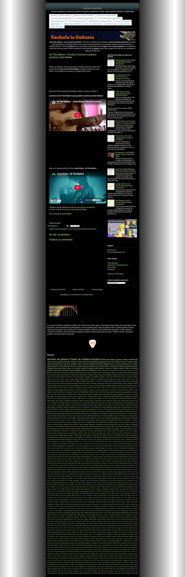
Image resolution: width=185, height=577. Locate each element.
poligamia (88, 562)
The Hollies (112, 521)
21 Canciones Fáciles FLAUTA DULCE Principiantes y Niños (122, 76)
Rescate (125, 517)
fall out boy (76, 465)
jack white (62, 547)
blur (116, 424)
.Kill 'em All (66, 418)
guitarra (61, 362)
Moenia (97, 512)
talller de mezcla (107, 437)
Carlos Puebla (61, 489)
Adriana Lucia (66, 482)
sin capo (135, 390)
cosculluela (70, 394)
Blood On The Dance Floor (64, 487)
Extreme (117, 444)
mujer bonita (115, 558)
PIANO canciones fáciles (57, 21)
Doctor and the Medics (109, 493)
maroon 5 (57, 383)
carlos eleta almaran (57, 534)
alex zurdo (131, 525)
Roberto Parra (51, 519)
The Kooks (111, 452)
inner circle (74, 545)
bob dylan (121, 424)
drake (101, 538)
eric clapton (92, 411)
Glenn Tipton (70, 497)
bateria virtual (83, 400)
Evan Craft (82, 495)
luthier (116, 469)
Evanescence (110, 444)
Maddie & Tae (61, 510)
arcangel (85, 424)
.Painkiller (82, 480)
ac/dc (118, 362)
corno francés (78, 536)
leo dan (124, 403)
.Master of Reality (56, 407)
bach (77, 400)
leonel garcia (131, 403)
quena (109, 562)
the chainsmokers (132, 416)
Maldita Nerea (69, 510)
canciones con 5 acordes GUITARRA (106, 15)
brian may (56, 459)
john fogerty (91, 467)
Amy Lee (132, 482)
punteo (84, 416)
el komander (122, 387)
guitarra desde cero (125, 24)
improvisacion (54, 545)
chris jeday (107, 534)
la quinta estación (111, 431)
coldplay (90, 375)
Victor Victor (58, 525)
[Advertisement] (58, 83)
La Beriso (132, 504)
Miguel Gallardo (63, 512)
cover (132, 461)
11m (124, 480)
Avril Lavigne (122, 418)
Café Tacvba (68, 381)
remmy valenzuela (119, 390)
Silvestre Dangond (72, 452)
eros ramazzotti (62, 428)
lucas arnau (101, 469)
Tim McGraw (128, 452)
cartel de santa (108, 459)
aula (69, 530)
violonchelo (50, 398)
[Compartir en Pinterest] (78, 226)
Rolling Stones (122, 383)
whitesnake (82, 573)
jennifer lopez (102, 547)
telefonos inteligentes (66, 476)
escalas (99, 411)
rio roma (127, 375)
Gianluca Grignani (52, 446)
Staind (53, 521)
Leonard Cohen (68, 506)
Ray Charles (119, 517)
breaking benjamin (57, 532)
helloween (122, 411)
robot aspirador (112, 263)
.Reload (136, 439)
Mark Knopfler (77, 450)
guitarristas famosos (112, 411)
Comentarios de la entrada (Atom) (81, 294)
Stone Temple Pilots (60, 521)
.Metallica (73, 418)
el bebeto (54, 403)
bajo (99, 362)
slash (125, 474)
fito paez (72, 428)
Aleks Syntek (119, 441)
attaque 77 (89, 456)
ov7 (113, 435)
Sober (48, 521)
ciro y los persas (85, 461)
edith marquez (111, 538)
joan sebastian (92, 372)
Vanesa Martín (114, 523)
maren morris (98, 396)
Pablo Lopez (73, 515)
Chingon (132, 489)
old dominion (92, 560)
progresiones (51, 437)
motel (100, 558)
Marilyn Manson (90, 392)
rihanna (97, 385)
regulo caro (82, 383)
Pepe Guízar (56, 517)
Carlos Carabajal (51, 489)
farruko (76, 394)
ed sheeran (58, 370)
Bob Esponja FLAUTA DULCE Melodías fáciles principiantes (123, 202)
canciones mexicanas (121, 364)
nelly (53, 560)
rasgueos (108, 372)
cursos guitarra (113, 370)
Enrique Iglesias (133, 372)
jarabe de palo (108, 394)
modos (111, 472)
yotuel (136, 476)
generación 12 (131, 540)
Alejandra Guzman (91, 482)
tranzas (55, 439)
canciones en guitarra (95, 459)
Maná (58, 364)
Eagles (112, 420)
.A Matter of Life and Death (75, 478)
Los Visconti (87, 508)
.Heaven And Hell (117, 478)
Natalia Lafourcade (78, 422)
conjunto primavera (117, 461)
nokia (68, 560)
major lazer (135, 469)
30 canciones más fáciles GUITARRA (84, 18)
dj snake (97, 426)
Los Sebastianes (70, 508)
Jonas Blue (83, 502)
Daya (64, 493)
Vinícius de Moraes (67, 525)
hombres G (68, 403)
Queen (136, 375)
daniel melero (125, 536)
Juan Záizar (56, 504)
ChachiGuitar (105, 489)
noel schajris (103, 435)
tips (53, 571)
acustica (114, 525)
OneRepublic (88, 422)
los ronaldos (94, 469)
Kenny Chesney (60, 448)
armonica (72, 409)
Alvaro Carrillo (117, 482)
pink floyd (66, 370)
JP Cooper (89, 500)
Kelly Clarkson (117, 504)
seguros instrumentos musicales (101, 566)
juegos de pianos (69, 390)
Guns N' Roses (113, 383)
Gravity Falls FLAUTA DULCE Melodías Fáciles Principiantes (124, 185)
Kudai (67, 448)
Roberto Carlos (117, 422)
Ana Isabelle (60, 484)
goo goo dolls (59, 543)
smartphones (131, 474)
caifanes (62, 377)
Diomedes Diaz (97, 493)
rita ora (96, 564)
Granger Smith (91, 497)
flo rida (84, 428)
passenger (50, 562)
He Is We (124, 497)
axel (127, 377)
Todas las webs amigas (115, 274)
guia (92, 543)
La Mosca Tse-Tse (74, 448)
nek (126, 472)
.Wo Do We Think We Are (115, 480)
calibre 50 (72, 372)
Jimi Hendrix (51, 409)
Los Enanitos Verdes (111, 377)
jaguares (85, 467)
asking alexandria (81, 456)
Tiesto (52, 523)
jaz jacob (81, 547)
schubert (68, 566)
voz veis (123, 476)
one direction (100, 366)
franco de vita (90, 428)
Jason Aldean (119, 500)
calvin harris (87, 532)
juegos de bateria (66, 413)
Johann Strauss (68, 502)
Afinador (81, 379)
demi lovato (61, 463)
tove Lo (66, 571)
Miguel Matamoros (104, 450)
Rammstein (54, 452)
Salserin (112, 519)
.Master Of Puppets (61, 398)
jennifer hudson (93, 547)
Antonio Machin (69, 484)
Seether (123, 519)
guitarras (90, 394)
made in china (114, 553)
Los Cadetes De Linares (112, 448)
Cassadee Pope (85, 489)
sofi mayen (64, 568)
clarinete (115, 534)
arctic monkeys (103, 381)
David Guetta (85, 420)
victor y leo (134, 571)
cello (74, 534)
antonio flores (61, 456)
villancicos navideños (88, 370)
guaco (114, 465)
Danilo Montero (133, 491)
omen (111, 560)
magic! (129, 469)
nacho (114, 472)
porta (92, 562)
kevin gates (62, 551)
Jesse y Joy (71, 368)
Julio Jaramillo (127, 446)
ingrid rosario (67, 545)
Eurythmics (75, 495)
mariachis (67, 405)
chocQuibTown (99, 534)
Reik (107, 366)
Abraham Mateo (57, 482)
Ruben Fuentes (101, 519)
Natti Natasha (134, 512)
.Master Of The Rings (66, 480)
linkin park (50, 383)
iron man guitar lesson (117, 545)
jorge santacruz (59, 549)
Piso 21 (98, 422)
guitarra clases (121, 359)
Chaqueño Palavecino (115, 489)
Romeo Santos (51, 375)
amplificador (68, 400)
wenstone (76, 573)
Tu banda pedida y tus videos (84, 523)
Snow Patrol (94, 452)
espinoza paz (100, 375)
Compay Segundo (84, 491)
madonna (81, 433)
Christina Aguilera (74, 491)
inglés (132, 411)
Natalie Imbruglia (120, 512)
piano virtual (109, 390)
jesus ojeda (131, 547)
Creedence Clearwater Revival (67, 392)
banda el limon (96, 387)
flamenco (78, 428)
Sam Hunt (118, 519)
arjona (49, 364)
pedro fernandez (58, 562)
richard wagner (79, 564)
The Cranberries (103, 452)
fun (81, 465)
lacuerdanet (105, 551)
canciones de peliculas (84, 362)
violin (119, 476)
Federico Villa (107, 495)
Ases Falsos (101, 418)
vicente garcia (105, 476)
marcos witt (105, 433)
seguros (89, 566)
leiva (119, 551)
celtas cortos (122, 459)
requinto (73, 362)
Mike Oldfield (84, 512)
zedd (65, 478)
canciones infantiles (88, 364)
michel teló (91, 472)
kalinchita (111, 549)
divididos (92, 426)
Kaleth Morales (81, 398)
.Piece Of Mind (120, 439)
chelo (103, 400)
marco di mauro (52, 556)
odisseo (80, 560)
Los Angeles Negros (99, 448)
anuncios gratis (63, 387)
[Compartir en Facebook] (77, 226)
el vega (117, 538)
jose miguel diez (77, 549)
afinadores (130, 383)
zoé (107, 370)
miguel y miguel (73, 435)
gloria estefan (51, 543)
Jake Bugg (68, 446)
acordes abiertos (75, 454)
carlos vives (114, 387)
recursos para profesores (63, 564)
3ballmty (49, 482)
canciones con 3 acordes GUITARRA (60, 15)
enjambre (54, 428)
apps (48, 530)
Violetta (76, 525)
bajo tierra (82, 530)
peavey (78, 474)
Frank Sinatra (134, 444)
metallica (56, 366)
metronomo (134, 433)
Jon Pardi (76, 502)
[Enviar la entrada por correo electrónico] (67, 226)
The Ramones (125, 521)
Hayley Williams (116, 497)
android (113, 528)
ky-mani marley (97, 551)
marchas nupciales (132, 553)
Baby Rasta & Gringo (93, 484)
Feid (121, 444)
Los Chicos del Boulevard (121, 506)
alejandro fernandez (53, 377)
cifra (111, 534)
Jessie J (74, 446)
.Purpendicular (129, 439)
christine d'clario (127, 409)
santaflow (114, 474)
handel (114, 543)
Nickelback (120, 450)
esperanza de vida (68, 540)
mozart (104, 558)
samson (132, 564)
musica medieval (124, 558)
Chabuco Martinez (96, 489)
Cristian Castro (71, 420)
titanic (56, 571)
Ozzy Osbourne (61, 515)
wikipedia (114, 385)
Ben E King (50, 444)
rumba (121, 564)
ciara (78, 461)
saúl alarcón (62, 566)
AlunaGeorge (108, 482)
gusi (101, 543)
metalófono (50, 558)
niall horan (57, 560)
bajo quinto (76, 530)
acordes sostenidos (105, 454)
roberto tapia (101, 564)
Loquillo (91, 448)
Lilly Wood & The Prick (79, 506)
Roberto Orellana (133, 517)
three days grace (98, 383)
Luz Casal (50, 510)
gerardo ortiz (84, 372)
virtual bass (54, 573)
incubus (61, 545)
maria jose (69, 556)
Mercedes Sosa (94, 450)
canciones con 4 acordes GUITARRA (83, 15)
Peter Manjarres (75, 517)
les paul (80, 469)
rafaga (119, 562)
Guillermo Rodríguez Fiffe (103, 497)
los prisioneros (73, 433)
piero (96, 474)
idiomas (127, 411)
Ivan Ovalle (72, 500)
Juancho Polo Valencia (66, 504)
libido (64, 396)
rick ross (86, 564)
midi (81, 558)
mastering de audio (116, 433)
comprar (61, 536)
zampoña (54, 478)
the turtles (88, 476)
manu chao (87, 433)
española (59, 540)
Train (130, 422)
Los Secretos (79, 508)
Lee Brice (56, 506)
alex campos (60, 400)
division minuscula (74, 411)
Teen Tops (86, 521)
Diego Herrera (80, 493)
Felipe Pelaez (115, 495)
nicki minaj (135, 472)
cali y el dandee (103, 409)
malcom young (51, 472)
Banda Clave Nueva (104, 484)
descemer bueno (64, 538)
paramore (118, 435)
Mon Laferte (113, 450)
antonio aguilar (128, 528)
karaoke (128, 549)
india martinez (79, 467)
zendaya (128, 573)
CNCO (87, 379)
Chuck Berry (89, 444)
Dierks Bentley (88, 493)
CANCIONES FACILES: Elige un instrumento (100, 21)
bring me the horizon (59, 394)
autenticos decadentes (96, 424)
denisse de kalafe (69, 463)
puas (99, 474)
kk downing (85, 551)
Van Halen (107, 523)
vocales (60, 573)
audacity (64, 530)
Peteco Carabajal (65, 517)
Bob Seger (75, 487)
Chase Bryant (126, 489)
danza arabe (111, 267)
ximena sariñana (107, 573)
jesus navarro (123, 547)
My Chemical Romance (65, 422)
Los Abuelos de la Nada (107, 506)
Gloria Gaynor (79, 497)
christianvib (133, 359)
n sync (49, 560)
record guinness (51, 564)
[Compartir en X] (75, 226)
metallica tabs (84, 472)
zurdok (133, 573)
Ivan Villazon (79, 500)
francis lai (99, 540)
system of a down (88, 405)
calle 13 (111, 409)
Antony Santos (78, 484)
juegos (61, 390)
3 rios (93, 441)
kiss (120, 403)
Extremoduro (89, 495)
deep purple (75, 375)
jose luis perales (115, 467)
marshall (68, 472)
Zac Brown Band (92, 525)
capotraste (134, 424)
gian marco (134, 387)
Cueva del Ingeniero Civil (116, 252)
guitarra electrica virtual (123, 465)
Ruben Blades (93, 519)
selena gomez (115, 396)
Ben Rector (114, 484)
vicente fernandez (87, 368)
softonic (99, 437)
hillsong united (51, 431)
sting (136, 474)
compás (66, 536)
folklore (77, 372)
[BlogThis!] (73, 226)
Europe (69, 495)
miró (84, 558)
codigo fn (109, 461)
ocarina (76, 560)
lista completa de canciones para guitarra (66, 209)
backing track (79, 409)
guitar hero (97, 543)
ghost (62, 403)
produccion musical (66, 416)
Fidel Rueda (126, 444)
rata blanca (131, 562)
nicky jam (135, 370)
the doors (50, 418)
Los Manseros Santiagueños (127, 448)
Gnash (85, 497)
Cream (113, 491)
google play (66, 543)
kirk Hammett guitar (71, 551)
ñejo (136, 573)
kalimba (84, 413)
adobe (119, 525)
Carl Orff (135, 487)
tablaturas (105, 359)
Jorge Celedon (91, 502)
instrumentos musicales (68, 431)
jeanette (86, 547)
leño (126, 551)
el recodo (56, 379)
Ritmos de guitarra (56, 24)
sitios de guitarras (52, 568)
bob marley (60, 375)
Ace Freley (102, 407)
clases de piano (52, 362)
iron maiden (134, 364)
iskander (126, 545)
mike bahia (82, 435)
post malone (98, 562)
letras (112, 359)
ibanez (58, 431)
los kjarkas (85, 553)
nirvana (113, 362)
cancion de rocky (72, 459)
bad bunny (111, 424)
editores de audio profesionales (120, 426)
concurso (55, 411)
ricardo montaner (101, 416)
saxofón (57, 566)
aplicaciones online (70, 456)
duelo (91, 463)
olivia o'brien (100, 560)
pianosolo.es (111, 250)
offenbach (86, 560)
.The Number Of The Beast (90, 407)
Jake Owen (96, 500)
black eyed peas (129, 456)
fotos (103, 411)
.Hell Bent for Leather (128, 478)
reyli (94, 416)
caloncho (73, 532)
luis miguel (76, 377)
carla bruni (131, 532)
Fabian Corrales (97, 495)
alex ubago (65, 409)
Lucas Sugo (94, 508)
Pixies (125, 450)
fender (128, 387)
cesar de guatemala (132, 459)
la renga (120, 431)
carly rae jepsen (68, 534)
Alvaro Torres (125, 482)
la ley (88, 413)
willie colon (89, 573)
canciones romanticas (94, 400)
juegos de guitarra (118, 394)
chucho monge (72, 461)
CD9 (123, 487)
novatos (105, 396)
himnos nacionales (122, 543)
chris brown (117, 409)
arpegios (74, 364)
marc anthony (88, 396)
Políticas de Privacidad (57, 27)
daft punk (65, 411)
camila (66, 375)
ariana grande (87, 387)
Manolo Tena (77, 510)
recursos (86, 24)
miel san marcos (52, 435)
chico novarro (57, 461)
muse (99, 372)
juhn (97, 549)
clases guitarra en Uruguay (98, 461)
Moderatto (91, 512)
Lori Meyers (96, 506)
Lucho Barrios (56, 450)
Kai (91, 504)
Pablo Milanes (81, 515)
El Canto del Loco (101, 444)
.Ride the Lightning (52, 441)
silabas (136, 566)
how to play (131, 543)
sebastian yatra (112, 416)
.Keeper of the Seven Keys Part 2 (106, 439)
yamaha (115, 573)
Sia (60, 409)
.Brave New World (88, 478)
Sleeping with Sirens (132, 519)
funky (83, 465)
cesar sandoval (84, 534)
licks (129, 551)
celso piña (116, 459)
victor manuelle (126, 571)
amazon (93, 528)
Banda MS (99, 364)
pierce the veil (91, 474)
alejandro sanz (109, 364)
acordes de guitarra (61, 229)
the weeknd (134, 396)
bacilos (105, 424)
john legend (79, 431)
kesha (56, 551)
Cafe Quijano (128, 487)
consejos (71, 536)
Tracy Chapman (70, 523)
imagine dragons (98, 394)
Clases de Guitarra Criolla (129, 362)
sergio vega (113, 566)
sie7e (91, 437)
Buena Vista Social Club (79, 444)
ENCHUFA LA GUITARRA (92, 8)
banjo (93, 530)
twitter (59, 439)
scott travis (75, 566)
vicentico (55, 392)
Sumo (73, 521)
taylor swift (89, 383)
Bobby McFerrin (67, 444)
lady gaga (50, 396)
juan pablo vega (55, 413)
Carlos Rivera (117, 407)
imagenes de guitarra (80, 385)
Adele (76, 379)
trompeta (75, 571)
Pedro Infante (123, 398)
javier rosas (74, 547)
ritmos (55, 368)
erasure (55, 540)
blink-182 (50, 394)
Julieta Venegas (117, 446)
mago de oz (123, 413)
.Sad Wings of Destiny (91, 480)
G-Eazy (64, 497)
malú (119, 553)
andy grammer (120, 528)
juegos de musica (115, 379)
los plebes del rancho (118, 375)
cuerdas (118, 536)
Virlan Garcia (106, 392)
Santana (135, 398)
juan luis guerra (107, 403)
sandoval (109, 474)
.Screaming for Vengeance (65, 441)
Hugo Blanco (61, 446)
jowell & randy (86, 549)
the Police (110, 568)
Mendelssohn (54, 512)
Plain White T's (84, 517)
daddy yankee (129, 400)
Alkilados (94, 418)
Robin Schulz (62, 452)
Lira (91, 506)
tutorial (56, 418)
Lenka (61, 506)
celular (77, 534)
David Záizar (59, 493)
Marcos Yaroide (120, 510)
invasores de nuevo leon (98, 545)
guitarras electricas (53, 390)
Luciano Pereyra (102, 508)
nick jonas (64, 560)
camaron (94, 532)
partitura (49, 372)
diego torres (85, 426)
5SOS (54, 381)
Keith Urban (134, 446)
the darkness (80, 476)
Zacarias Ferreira (101, 525)
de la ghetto (54, 463)
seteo (88, 437)
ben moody (114, 530)
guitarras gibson (133, 428)
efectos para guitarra (114, 381)
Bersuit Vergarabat (132, 418)
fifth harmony (83, 394)
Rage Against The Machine (96, 517)
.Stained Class (103, 480)
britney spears (67, 532)
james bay (68, 547)
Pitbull (130, 398)
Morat (57, 409)
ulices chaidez (98, 405)
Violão (80, 525)
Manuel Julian (85, 510)
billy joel (116, 456)
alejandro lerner (69, 424)
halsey (104, 543)
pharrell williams (73, 562)
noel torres (50, 474)
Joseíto (128, 502)
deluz (57, 538)
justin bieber (92, 229)
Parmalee (111, 515)
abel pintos (65, 372)
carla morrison (105, 387)
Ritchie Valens (108, 422)
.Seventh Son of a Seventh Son (83, 441)
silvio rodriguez (125, 396)
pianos (123, 379)
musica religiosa (52, 416)
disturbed (87, 463)
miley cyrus (74, 405)
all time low (79, 528)
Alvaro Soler (134, 441)
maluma (129, 370)
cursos (60, 411)
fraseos (105, 540)
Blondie (54, 487)
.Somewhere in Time (75, 407)
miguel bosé (104, 472)
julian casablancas (103, 549)
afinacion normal (116, 454)
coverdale (85, 536)
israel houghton (133, 545)
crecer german (93, 536)
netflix (129, 472)
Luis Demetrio (118, 508)
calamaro (50, 379)
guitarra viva (106, 362)
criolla (99, 536)
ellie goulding (123, 463)
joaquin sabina (90, 403)
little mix (58, 553)
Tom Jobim (57, 523)
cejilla (79, 364)
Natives (128, 512)
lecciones (68, 469)
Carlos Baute (51, 420)
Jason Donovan (127, 500)
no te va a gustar (99, 390)
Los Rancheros (61, 508)
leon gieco (74, 469)
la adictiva (78, 390)
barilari (101, 530)
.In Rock (53, 480)
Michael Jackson (114, 398)
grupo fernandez (81, 543)
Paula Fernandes (126, 515)
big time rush (127, 530)
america (135, 454)
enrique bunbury (56, 385)
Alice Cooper (126, 441)
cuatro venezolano (106, 536)
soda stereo (62, 368)
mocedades (89, 558)
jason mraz (82, 403)
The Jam (118, 521)
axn (71, 530)
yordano (123, 573)
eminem (129, 463)
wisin (106, 383)
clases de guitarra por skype (126, 534)
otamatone (116, 560)
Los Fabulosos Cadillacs (94, 398)
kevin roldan (94, 431)
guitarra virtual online (121, 428)
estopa (124, 381)
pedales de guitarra (72, 383)
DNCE (79, 420)
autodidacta (128, 392)
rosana (80, 405)
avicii (73, 400)
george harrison (99, 465)
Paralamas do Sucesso (101, 515)
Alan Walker (81, 482)
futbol (96, 428)
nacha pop (95, 435)
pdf (109, 396)
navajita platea (121, 472)
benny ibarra (110, 456)
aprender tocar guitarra (75, 387)
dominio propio (95, 538)
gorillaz (106, 465)
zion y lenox (73, 439)
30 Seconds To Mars (132, 480)
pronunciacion (77, 416)
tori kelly (49, 439)
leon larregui (58, 396)
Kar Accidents (109, 504)
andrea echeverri (106, 528)
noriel (72, 560)
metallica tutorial (133, 556)
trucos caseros (82, 571)
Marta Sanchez (129, 510)
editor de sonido (105, 426)
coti (94, 375)
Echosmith (127, 493)
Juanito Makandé (78, 504)
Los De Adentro (133, 506)
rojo (65, 437)
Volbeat (134, 452)
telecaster (94, 568)
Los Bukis (54, 422)
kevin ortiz (86, 431)
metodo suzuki (58, 558)
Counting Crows (106, 491)
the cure (74, 476)
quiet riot (114, 562)
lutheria (117, 413)
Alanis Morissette (110, 441)
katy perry (115, 403)
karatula (133, 549)
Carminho (68, 489)
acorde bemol (66, 454)
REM (102, 422)
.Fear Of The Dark (118, 405)
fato (68, 428)
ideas (48, 545)
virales (49, 573)
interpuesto (81, 545)
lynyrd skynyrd (123, 469)
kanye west (118, 549)
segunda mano (82, 566)
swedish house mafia (53, 476)
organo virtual (66, 474)
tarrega (89, 568)
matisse (63, 383)
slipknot (49, 392)
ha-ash (62, 379)
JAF (85, 500)
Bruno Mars (60, 381)
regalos (73, 564)
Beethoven (109, 407)
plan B (128, 435)
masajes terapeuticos (91, 556)
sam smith (70, 437)
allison (56, 387)
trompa (70, 571)
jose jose (98, 403)
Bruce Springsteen (92, 487)
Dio (95, 444)
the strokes (125, 437)
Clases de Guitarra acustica (78, 229)
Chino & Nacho (126, 407)
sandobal (103, 474)
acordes (113, 392)
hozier (65, 467)
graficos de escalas (111, 24)
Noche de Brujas (52, 515)
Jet (78, 446)
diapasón (76, 538)
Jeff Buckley (118, 420)
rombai (107, 564)
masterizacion (126, 433)
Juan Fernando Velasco (106, 446)
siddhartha (121, 474)
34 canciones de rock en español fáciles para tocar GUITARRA (124, 137)
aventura (135, 392)
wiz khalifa (95, 573)
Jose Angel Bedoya (101, 502)
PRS (68, 515)
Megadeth (84, 381)
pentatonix (66, 562)
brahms (49, 532)
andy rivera (54, 456)
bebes (105, 530)
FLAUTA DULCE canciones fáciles (76, 21)
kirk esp (79, 551)
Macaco (70, 450)
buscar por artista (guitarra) (123, 21)
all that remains (71, 528)
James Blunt (111, 500)
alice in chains (63, 528)
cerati (70, 375)
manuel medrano (78, 396)
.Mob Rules (75, 480)
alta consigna (87, 528)
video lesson (113, 476)
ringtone (91, 564)
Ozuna (90, 381)
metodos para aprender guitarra (71, 558)
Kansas (95, 504)
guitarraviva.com (51, 467)
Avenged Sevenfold (111, 418)
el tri (59, 403)
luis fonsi (69, 396)
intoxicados (88, 545)
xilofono (100, 573)
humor (136, 543)
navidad (50, 368)
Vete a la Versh (123, 523)
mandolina (124, 553)
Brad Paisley (82, 487)
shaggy (131, 566)
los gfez (54, 433)
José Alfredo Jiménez (98, 377)
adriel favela (124, 525)
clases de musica (111, 400)
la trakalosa (94, 413)
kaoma (123, 549)
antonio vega (78, 424)
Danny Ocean (51, 493)
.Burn (95, 478)
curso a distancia (60, 426)
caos (102, 459)
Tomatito (63, 523)
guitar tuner (110, 428)
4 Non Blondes (100, 441)
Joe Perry (61, 502)
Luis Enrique (64, 450)
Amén (55, 484)
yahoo (132, 476)
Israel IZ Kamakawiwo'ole (61, 500)
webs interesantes (68, 573)
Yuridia (60, 454)
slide (95, 437)
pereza (124, 435)
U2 (97, 370)
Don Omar (134, 407)
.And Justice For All (83, 439)
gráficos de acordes (97, 24)
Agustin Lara (74, 482)
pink (59, 416)
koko (122, 467)
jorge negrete (106, 467)
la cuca (129, 467)
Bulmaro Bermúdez (111, 487)
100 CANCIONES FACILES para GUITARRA (109, 18)
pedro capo (83, 474)
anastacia (98, 528)
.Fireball (109, 478)
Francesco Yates (56, 497)
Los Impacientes (52, 508)
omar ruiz (107, 560)
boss (136, 530)
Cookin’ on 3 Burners (96, 491)
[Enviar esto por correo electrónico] (71, 226)
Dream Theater (104, 420)
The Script (132, 521)
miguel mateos (63, 435)
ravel (136, 562)
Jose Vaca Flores (120, 502)
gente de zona (90, 465)
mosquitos (110, 269)
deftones (53, 538)
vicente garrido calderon (107, 571)
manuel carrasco (133, 413)
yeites (119, 573)
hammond (109, 543)
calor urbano (80, 532)
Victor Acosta (51, 525)
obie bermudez (58, 474)
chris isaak (64, 461)
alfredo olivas (54, 528)
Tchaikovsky (79, 521)
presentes (104, 562)
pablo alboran (99, 368)
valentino (94, 571)
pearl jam (72, 474)
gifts (136, 540)
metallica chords (103, 556)
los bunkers (84, 390)
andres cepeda (75, 370)
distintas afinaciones (85, 538)
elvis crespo (123, 538)
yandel (60, 418)
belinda (109, 530)
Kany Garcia (101, 504)
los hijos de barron (62, 433)
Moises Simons (103, 512)
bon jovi (96, 409)
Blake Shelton (58, 444)
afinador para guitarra (127, 454)
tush (100, 476)
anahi (48, 456)
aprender (67, 362)
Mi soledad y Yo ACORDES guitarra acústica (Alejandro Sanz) (124, 154)
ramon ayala (59, 437)
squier (80, 568)
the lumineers (117, 437)
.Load (57, 480)
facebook (75, 540)
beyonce (120, 530)
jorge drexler (98, 467)
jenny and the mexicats (112, 547)
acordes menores (85, 454)
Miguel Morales (72, 512)
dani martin (69, 426)
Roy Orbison (84, 519)
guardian (88, 543)
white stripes (65, 439)
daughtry (132, 536)
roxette (111, 564)
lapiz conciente (113, 551)
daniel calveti (77, 426)
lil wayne (52, 553)
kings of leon (102, 431)
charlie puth (50, 426)
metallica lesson (123, 556)
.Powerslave (80, 418)
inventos (108, 545)
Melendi (66, 366)
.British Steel (92, 439)
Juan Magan (126, 420)
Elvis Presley (55, 495)
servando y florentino (123, 566)
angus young (120, 392)
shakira (82, 377)
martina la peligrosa (79, 556)
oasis (103, 372)
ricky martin (128, 390)
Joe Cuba (55, 502)
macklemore (106, 553)
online (109, 435)
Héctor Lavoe (131, 497)
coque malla (126, 461)
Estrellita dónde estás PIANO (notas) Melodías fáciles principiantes (125, 62)
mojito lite (95, 558)
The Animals (92, 521)
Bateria (49, 366)
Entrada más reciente (58, 289)
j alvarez (56, 547)
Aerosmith (88, 418)
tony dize (60, 571)
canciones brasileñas (112, 532)
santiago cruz (81, 437)
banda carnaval (88, 409)
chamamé (50, 461)
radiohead (90, 416)
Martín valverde (85, 450)
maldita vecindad (61, 472)
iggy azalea (71, 467)
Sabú (108, 519)
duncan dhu (97, 463)
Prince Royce (122, 377)
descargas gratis (79, 463)
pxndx (128, 379)
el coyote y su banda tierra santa (109, 463)
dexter (71, 538)
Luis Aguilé (111, 508)
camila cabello (101, 532)
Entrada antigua (97, 289)
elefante (91, 379)
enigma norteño (59, 465)
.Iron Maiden (128, 405)
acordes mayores (57, 424)
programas (134, 435)
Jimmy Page (82, 446)
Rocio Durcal (59, 519)
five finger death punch (90, 540)
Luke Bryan (134, 508)
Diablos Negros (71, 493)
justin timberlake (77, 413)
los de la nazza (77, 553)
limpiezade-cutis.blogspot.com (117, 265)
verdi (98, 571)
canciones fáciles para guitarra (84, 207)
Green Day (73, 366)
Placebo (130, 450)
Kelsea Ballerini (51, 448)
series (61, 366)
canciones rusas (122, 532)
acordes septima (95, 454)
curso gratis (120, 400)
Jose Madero (111, 502)
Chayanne (120, 385)
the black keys (122, 416)
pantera (136, 560)
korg (125, 467)
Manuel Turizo (94, 510)
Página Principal (78, 289)
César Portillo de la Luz (122, 491)
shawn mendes (69, 379)
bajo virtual (88, 530)
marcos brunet (61, 556)
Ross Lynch (77, 519)
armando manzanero (56, 530)
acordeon (109, 525)
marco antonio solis (58, 405)
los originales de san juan (95, 553)
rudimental (116, 564)
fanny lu (81, 540)
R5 (133, 450)
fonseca (106, 379)
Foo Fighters (77, 381)
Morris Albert (111, 512)
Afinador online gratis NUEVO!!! (72, 24)
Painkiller (88, 515)
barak (97, 530)
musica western (133, 558)
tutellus (89, 571)
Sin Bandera (83, 375)
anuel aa (135, 528)
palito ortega (123, 560)
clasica (57, 536)
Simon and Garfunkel (84, 452)
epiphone (49, 540)
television (103, 385)
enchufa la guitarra (132, 538)
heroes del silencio (67, 385)
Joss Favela (95, 446)
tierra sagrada (133, 437)
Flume (121, 495)
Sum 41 (69, 521)
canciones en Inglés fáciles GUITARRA (61, 18)
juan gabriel (107, 375)
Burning (119, 487)
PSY (94, 422)
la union (133, 467)
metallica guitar (113, 556)
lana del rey (126, 431)
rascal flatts (124, 562)
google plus (73, 543)
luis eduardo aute (110, 469)
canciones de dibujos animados (120, 366)
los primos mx (86, 469)
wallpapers (88, 377)
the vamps (116, 568)
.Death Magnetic (102, 478)
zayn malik (61, 478)
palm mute (130, 560)
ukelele (108, 385)
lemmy (123, 551)
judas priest (101, 370)
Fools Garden (127, 495)
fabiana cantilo (68, 465)
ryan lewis (126, 564)
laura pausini (61, 469)
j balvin (113, 372)
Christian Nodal (64, 491)
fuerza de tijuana (112, 540)
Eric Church (63, 495)
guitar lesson (103, 428)
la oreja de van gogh (131, 394)
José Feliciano (71, 398)
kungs (90, 551)
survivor (85, 568)
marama (91, 390)
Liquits (88, 506)
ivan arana (50, 547)
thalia (105, 568)
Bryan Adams (101, 487)
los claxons (91, 385)
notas (117, 372)
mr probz (108, 558)
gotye (110, 465)
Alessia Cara (100, 482)
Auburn (84, 484)
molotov (88, 435)
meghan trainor (75, 472)
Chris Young (56, 491)
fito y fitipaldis (99, 379)
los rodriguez (110, 413)
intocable (75, 403)
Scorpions (126, 422)
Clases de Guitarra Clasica (114, 368)
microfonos (98, 472)
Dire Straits (80, 392)
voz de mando (107, 405)
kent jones (51, 551)
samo (75, 437)
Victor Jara (98, 392)
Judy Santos (86, 504)
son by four (70, 568)
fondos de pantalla (132, 381)
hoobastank (60, 467)
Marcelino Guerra (103, 510)
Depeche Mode (94, 420)
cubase (114, 536)
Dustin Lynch (120, 493)
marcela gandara (96, 433)
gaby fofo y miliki (122, 540)
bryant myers (63, 459)
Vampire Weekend (98, 523)
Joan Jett (89, 446)
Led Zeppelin (128, 385)
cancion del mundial (82, 459)
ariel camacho (65, 364)
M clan (55, 510)
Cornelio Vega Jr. (61, 420)
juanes (78, 368)
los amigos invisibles (66, 553)
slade (59, 568)
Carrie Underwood (76, 489)
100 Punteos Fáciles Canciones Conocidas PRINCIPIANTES (123, 93)
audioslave (95, 456)
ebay (104, 538)
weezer (128, 476)
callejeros (128, 424)
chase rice (92, 534)
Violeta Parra (51, 400)
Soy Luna (95, 381)
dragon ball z (85, 411)
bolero (133, 530)
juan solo (92, 549)
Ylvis (56, 454)
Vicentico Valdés (133, 523)
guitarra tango (134, 465)
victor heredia (118, 571)
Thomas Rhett (119, 452)
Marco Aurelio (112, 510)
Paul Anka (118, 515)
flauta (54, 364)
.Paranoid (65, 407)
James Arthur (103, 500)
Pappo (93, 515)
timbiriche (122, 568)
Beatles (95, 362)
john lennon (68, 377)
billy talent (122, 456)
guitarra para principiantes (87, 366)
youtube (49, 478)
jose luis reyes (68, 549)
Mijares (79, 512)
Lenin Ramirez (84, 448)
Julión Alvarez (57, 372)
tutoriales (135, 366)
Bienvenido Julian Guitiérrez (125, 484)
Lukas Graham (127, 508)
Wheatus (84, 525)
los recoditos (102, 413)
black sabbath (133, 377)
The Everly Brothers (102, 521)
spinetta (76, 568)
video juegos (124, 372)
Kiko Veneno (125, 504)
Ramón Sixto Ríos (110, 517)
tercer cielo (101, 568)
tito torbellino (94, 476)
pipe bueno (82, 562)
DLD (132, 375)
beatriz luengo (103, 456)
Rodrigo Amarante (68, 519)
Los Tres (105, 398)
